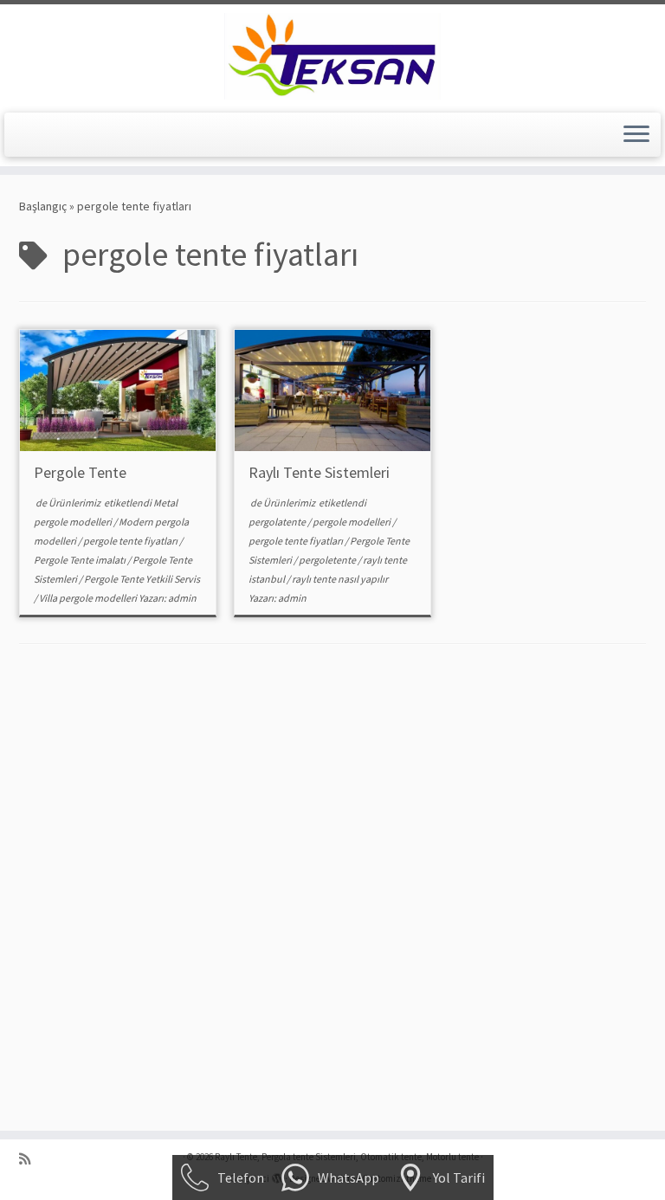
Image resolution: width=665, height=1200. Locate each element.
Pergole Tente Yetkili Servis (142, 578)
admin (182, 597)
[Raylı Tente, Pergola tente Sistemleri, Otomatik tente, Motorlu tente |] (332, 56)
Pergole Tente (80, 472)
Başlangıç (43, 206)
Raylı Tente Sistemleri (319, 472)
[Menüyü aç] (636, 135)
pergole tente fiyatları (131, 540)
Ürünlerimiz (75, 502)
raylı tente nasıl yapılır (340, 578)
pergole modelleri (352, 521)
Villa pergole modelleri (89, 597)
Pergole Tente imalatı (80, 559)
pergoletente (328, 559)
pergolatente (278, 521)
